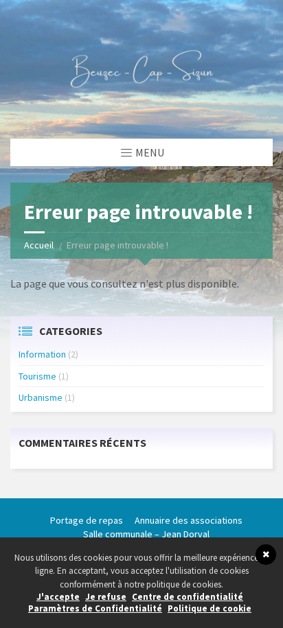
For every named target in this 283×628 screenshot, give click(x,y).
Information (42, 354)
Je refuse (105, 597)
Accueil (39, 245)
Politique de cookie (209, 608)
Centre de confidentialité (187, 597)
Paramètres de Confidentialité (95, 608)
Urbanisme (41, 397)
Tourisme (37, 376)
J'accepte (58, 597)
